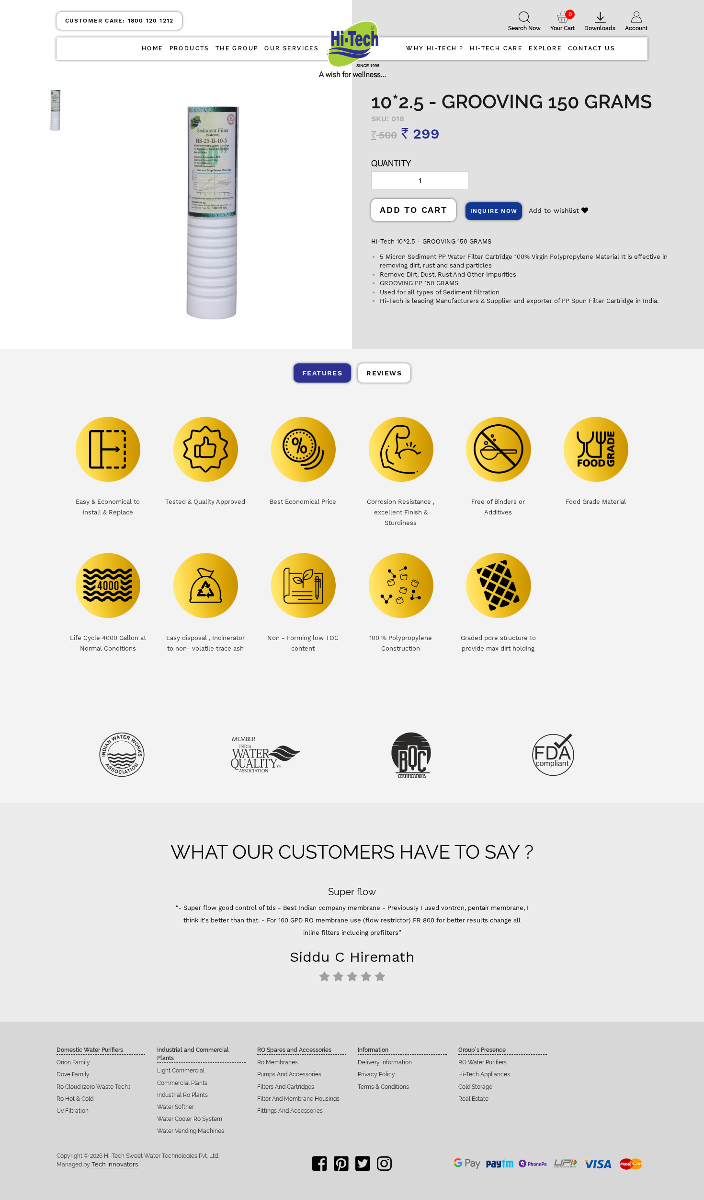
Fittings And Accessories (290, 1110)
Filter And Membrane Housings (298, 1098)
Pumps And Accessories (289, 1074)
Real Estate (473, 1098)
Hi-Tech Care (496, 48)
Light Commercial (180, 1070)
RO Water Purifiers (482, 1062)
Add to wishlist (555, 210)
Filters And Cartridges (285, 1086)
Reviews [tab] (384, 373)
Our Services (291, 48)
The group (237, 48)
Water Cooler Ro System (189, 1119)
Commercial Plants (182, 1083)
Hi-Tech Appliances (484, 1074)
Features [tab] (322, 373)
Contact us (591, 48)
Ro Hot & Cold (75, 1098)
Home (152, 48)
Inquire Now (493, 211)
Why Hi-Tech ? (435, 48)
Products (189, 48)
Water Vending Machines (190, 1131)
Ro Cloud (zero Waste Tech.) (93, 1086)
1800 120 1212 (119, 20)
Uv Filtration (73, 1110)
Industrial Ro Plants (182, 1095)
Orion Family (73, 1062)
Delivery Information (385, 1062)
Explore (545, 48)
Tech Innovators (114, 1164)
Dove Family (73, 1074)
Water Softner (175, 1107)
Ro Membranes (277, 1062)
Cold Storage (475, 1086)
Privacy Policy (376, 1074)
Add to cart (413, 210)
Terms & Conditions (383, 1086)
